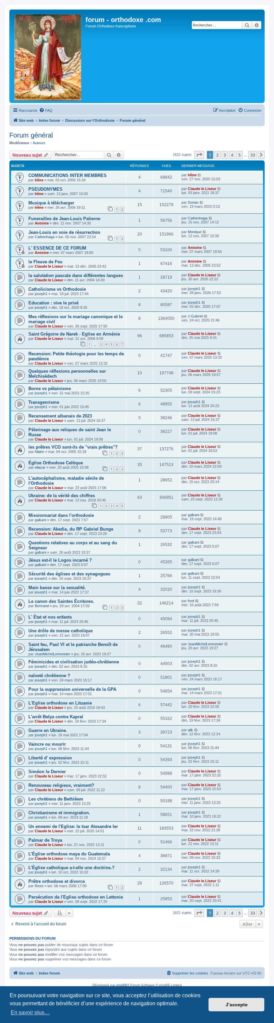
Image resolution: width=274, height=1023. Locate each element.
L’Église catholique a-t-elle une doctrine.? (71, 867)
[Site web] (48, 56)
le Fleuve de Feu (45, 261)
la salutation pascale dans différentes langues (75, 275)
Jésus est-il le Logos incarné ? (60, 560)
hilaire (39, 452)
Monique (194, 232)
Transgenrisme (43, 402)
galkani (40, 520)
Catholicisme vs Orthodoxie (57, 289)
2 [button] (217, 155)
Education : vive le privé (53, 302)
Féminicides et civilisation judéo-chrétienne (73, 661)
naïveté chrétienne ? (49, 675)
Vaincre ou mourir (47, 744)
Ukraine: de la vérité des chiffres (61, 495)
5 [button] (239, 155)
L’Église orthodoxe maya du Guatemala (69, 853)
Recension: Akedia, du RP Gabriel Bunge (70, 529)
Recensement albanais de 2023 (60, 415)
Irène (39, 180)
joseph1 (41, 294)
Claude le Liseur (202, 189)
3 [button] (225, 155)
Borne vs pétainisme (49, 388)
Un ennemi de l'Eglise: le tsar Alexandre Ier (73, 826)
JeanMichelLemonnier (52, 654)
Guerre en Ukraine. (47, 730)
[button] (199, 155)
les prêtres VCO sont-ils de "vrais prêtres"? (73, 447)
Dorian (193, 202)
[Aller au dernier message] (199, 175)
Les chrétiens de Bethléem (55, 799)
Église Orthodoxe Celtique (55, 462)
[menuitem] (45, 110)
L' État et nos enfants (50, 617)
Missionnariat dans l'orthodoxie (61, 515)
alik (190, 730)
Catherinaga (198, 218)
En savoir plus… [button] (30, 1012)
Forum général (31, 135)
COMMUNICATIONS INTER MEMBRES (67, 175)
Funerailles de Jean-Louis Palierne (64, 218)
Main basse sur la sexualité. (57, 587)
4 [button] (232, 155)
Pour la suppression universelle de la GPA (72, 689)
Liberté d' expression (50, 757)
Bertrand (42, 606)
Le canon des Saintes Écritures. (61, 601)
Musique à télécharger (51, 202)
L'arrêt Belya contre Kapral (55, 716)
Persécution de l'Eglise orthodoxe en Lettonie (75, 897)
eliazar (40, 467)
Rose (39, 886)
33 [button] (252, 155)
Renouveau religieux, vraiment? (61, 785)
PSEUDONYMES (45, 189)
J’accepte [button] (237, 1004)
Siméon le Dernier (47, 771)
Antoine (42, 223)
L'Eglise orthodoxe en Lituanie (60, 703)
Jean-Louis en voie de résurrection (64, 232)
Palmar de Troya (45, 840)
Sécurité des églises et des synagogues (69, 573)
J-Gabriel (195, 316)
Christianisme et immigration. (59, 812)
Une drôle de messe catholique (60, 630)
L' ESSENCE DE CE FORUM (57, 248)
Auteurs (39, 143)
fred (191, 601)
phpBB (121, 985)
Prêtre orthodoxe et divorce (56, 881)
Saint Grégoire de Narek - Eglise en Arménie (74, 334)
